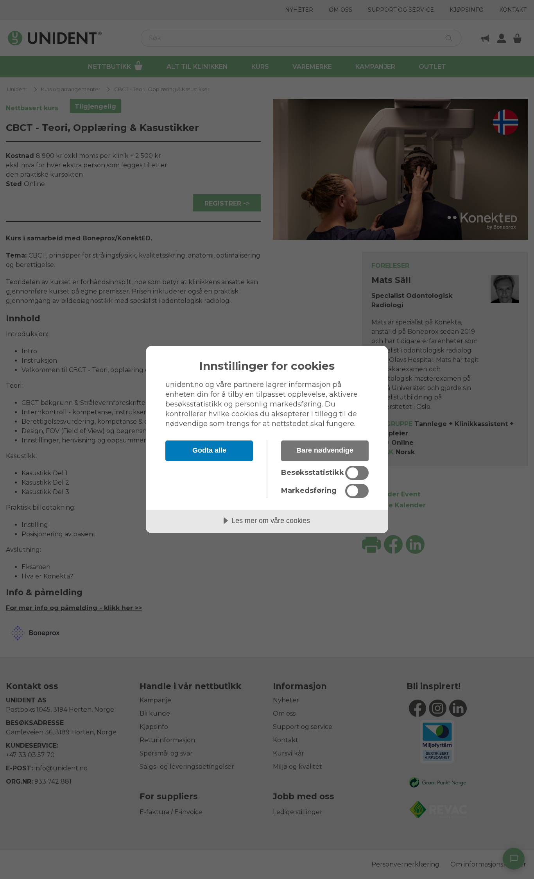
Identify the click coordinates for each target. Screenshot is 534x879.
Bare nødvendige (324, 450)
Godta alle (209, 450)
